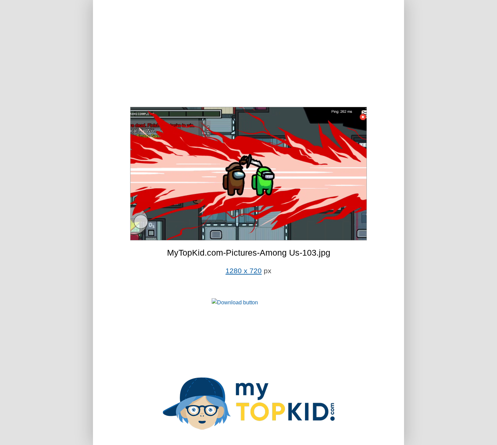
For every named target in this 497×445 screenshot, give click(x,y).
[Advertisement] (248, 54)
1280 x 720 (244, 271)
